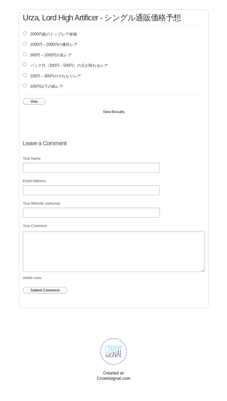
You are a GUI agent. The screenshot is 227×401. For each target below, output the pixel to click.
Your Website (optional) (41, 203)
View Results (114, 112)
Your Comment (35, 226)
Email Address (34, 181)
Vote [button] (34, 102)
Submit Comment (45, 290)
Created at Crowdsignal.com (113, 375)
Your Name (32, 159)
